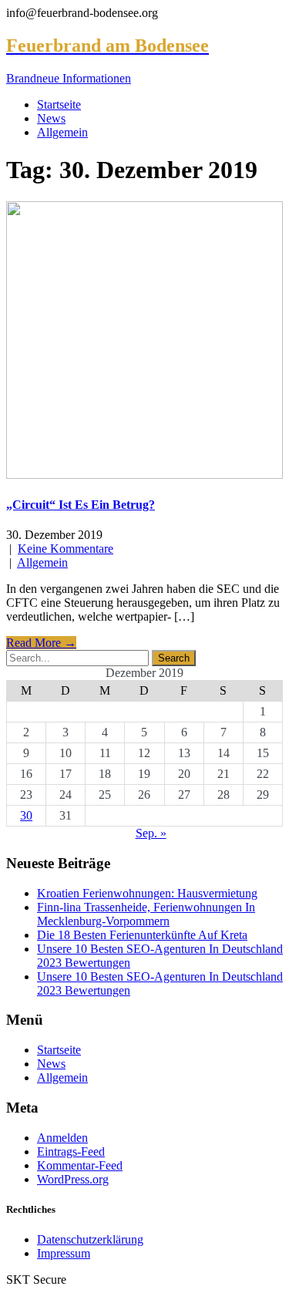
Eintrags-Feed (71, 1151)
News (51, 118)
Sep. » (151, 833)
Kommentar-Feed (80, 1165)
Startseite (59, 104)
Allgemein (62, 132)
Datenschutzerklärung (90, 1239)
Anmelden (62, 1137)
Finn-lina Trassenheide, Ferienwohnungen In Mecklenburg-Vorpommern (146, 914)
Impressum (63, 1253)
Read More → (41, 642)
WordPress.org (73, 1179)
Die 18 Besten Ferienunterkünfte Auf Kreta (142, 934)
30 (26, 815)
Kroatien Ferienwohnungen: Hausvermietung (147, 893)
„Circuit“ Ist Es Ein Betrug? (80, 504)
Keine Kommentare (65, 548)
